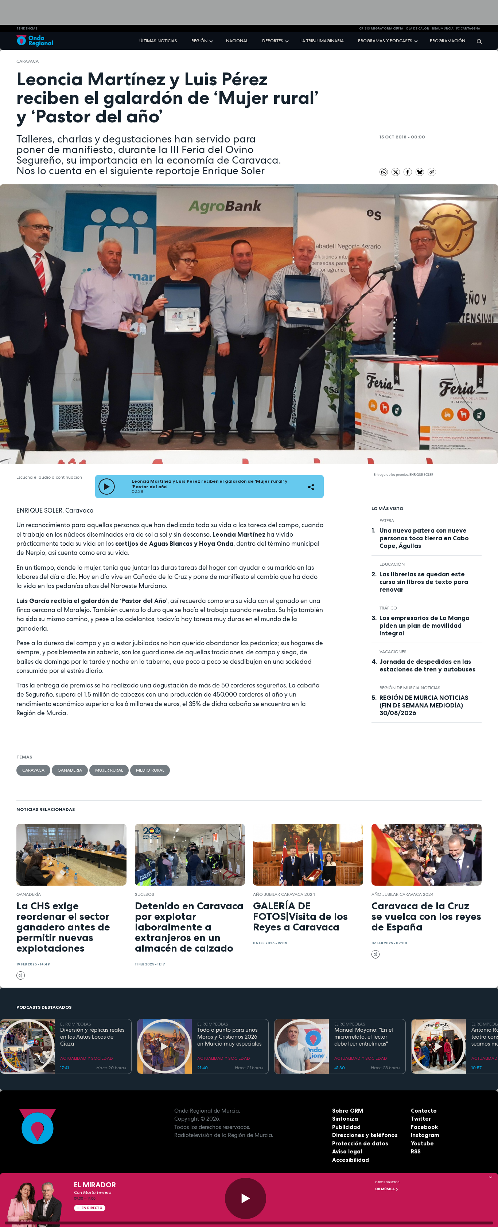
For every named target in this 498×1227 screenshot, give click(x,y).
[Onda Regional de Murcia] (34, 41)
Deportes (272, 41)
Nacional (237, 41)
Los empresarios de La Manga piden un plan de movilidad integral (425, 625)
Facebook (424, 1127)
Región (199, 41)
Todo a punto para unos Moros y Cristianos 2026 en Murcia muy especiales (229, 1037)
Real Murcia (443, 28)
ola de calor (417, 28)
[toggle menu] (212, 40)
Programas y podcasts (385, 41)
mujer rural (109, 770)
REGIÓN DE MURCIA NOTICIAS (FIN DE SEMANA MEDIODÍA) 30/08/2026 (424, 705)
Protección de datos (360, 1143)
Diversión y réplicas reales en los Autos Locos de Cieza (92, 1037)
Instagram (425, 1135)
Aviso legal (347, 1151)
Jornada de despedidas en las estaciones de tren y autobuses (427, 665)
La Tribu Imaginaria (322, 41)
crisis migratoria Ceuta (381, 28)
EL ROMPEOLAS (75, 1024)
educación (392, 564)
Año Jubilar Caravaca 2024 (284, 894)
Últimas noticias (158, 41)
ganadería (70, 770)
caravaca (27, 61)
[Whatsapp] (384, 172)
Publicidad (346, 1127)
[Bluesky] (420, 172)
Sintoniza (345, 1118)
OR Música (385, 1189)
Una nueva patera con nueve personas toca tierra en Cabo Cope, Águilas (424, 538)
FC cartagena (468, 28)
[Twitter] (396, 172)
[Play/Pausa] (245, 1198)
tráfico (388, 608)
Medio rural (150, 770)
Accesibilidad (350, 1159)
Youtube (422, 1143)
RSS (416, 1151)
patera (387, 521)
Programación (447, 41)
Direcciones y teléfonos (365, 1135)
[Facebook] (408, 172)
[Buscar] (477, 41)
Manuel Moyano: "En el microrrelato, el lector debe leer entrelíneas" (363, 1037)
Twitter (421, 1118)
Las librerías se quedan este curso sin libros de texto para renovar (424, 582)
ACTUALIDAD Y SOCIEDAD (86, 1058)
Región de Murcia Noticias (410, 688)
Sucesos (144, 894)
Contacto (424, 1110)
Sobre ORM (347, 1110)
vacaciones (393, 652)
